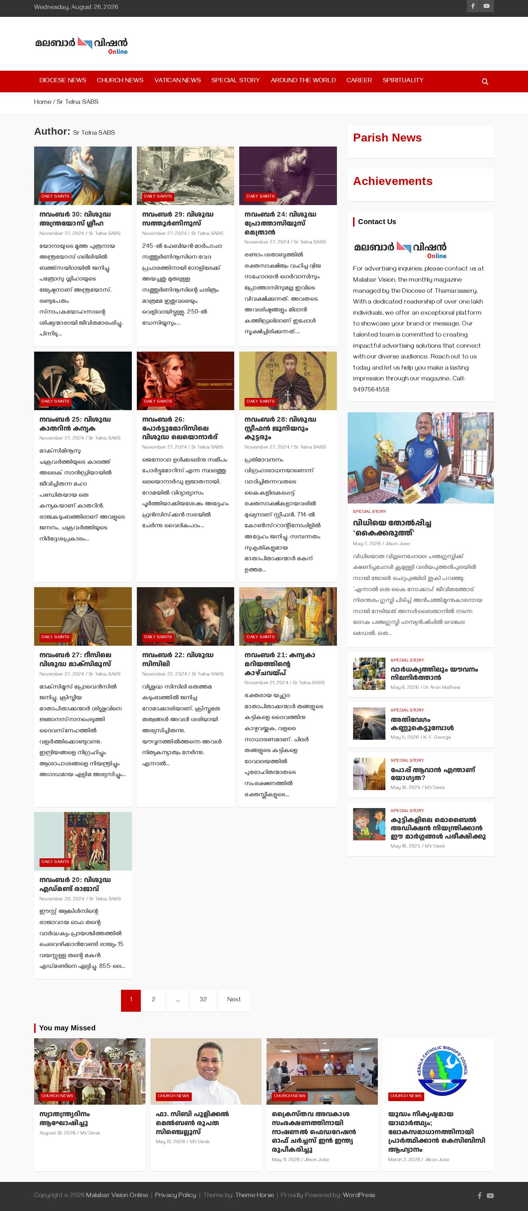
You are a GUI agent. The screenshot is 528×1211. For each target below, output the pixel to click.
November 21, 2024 (266, 684)
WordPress (359, 1196)
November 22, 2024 (164, 675)
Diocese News (63, 81)
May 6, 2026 (405, 688)
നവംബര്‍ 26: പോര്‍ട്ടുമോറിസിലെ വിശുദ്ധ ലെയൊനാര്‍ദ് (180, 428)
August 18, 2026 (58, 1134)
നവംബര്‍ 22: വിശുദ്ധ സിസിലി (178, 659)
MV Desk (435, 788)
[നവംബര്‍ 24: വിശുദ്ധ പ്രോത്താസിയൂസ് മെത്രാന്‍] (288, 176)
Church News (120, 81)
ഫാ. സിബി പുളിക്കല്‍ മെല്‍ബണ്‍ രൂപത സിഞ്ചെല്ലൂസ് (193, 1123)
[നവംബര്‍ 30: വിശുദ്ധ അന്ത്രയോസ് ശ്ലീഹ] (83, 176)
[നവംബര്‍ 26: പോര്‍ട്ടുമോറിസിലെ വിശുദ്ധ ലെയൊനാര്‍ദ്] (185, 380)
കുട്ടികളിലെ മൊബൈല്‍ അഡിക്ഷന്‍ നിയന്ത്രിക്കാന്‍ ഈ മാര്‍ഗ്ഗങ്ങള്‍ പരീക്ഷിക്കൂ (438, 828)
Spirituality (403, 81)
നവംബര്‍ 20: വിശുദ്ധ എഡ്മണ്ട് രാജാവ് (75, 884)
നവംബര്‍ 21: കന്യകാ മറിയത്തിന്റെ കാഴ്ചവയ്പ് (280, 664)
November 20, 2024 (62, 900)
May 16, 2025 (405, 788)
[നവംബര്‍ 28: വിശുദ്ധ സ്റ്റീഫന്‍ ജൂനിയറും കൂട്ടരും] (288, 380)
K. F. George (437, 738)
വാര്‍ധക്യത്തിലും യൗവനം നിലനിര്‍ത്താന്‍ (434, 674)
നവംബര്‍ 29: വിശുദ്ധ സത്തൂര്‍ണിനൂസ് (178, 219)
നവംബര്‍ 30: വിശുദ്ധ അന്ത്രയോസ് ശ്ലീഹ (75, 219)
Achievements (392, 181)
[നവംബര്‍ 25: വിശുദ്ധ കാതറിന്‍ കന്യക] (83, 380)
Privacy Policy (175, 1196)
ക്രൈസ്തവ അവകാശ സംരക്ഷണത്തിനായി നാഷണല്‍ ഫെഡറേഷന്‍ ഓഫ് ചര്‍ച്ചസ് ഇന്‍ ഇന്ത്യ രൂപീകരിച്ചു (314, 1132)
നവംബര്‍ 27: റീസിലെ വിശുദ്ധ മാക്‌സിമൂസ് (75, 659)
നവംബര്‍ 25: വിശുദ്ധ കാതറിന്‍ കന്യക (75, 424)
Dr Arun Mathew (441, 688)
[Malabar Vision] (400, 237)
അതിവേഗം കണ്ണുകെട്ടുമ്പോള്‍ (422, 724)
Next (234, 1000)
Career (359, 81)
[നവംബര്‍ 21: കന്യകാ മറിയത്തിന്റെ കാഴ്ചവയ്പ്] (288, 616)
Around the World (303, 81)
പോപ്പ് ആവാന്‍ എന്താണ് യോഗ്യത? (433, 774)
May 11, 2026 (286, 1160)
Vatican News (177, 81)
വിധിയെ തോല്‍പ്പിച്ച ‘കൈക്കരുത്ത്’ (392, 528)
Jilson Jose (397, 545)
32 (203, 1000)
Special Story (236, 81)
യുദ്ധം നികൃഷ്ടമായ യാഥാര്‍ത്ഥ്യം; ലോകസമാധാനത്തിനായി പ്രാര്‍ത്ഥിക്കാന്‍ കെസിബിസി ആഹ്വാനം (437, 1132)
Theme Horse (254, 1196)
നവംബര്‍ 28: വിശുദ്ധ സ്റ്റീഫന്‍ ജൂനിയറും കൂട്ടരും (280, 428)
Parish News (387, 138)
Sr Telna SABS (105, 234)
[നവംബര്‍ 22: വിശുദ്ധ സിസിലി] (185, 616)
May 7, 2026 (367, 545)
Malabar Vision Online (117, 1196)
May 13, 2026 (170, 1143)
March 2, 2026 (404, 1160)
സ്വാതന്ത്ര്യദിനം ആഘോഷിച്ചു (65, 1118)
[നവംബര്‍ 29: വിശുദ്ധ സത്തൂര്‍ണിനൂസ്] (185, 176)
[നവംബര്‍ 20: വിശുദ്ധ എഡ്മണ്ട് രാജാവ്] (83, 841)
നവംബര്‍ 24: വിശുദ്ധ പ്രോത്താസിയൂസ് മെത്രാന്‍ (280, 223)
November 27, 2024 (62, 234)
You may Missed (67, 1028)
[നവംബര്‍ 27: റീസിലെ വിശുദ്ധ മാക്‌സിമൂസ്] (83, 616)
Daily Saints (55, 197)
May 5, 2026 (405, 738)
